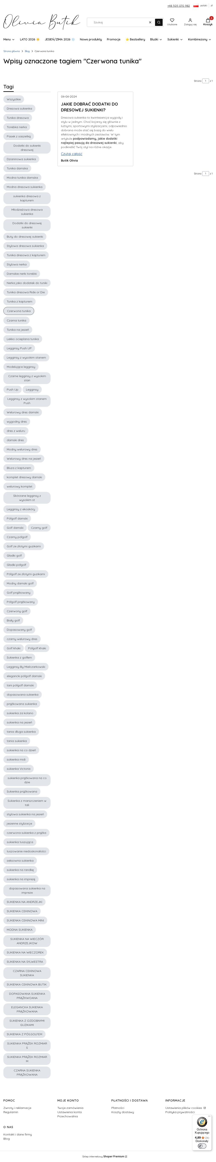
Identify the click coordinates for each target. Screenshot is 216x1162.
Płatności (117, 1108)
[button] (159, 22)
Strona (197, 80)
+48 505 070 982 (178, 5)
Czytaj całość (71, 154)
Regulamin (10, 1112)
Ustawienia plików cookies (184, 1108)
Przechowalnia (67, 1116)
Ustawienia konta (69, 1112)
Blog (27, 51)
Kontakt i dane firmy (17, 1134)
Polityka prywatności (180, 1112)
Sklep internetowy (103, 1156)
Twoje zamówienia (70, 1108)
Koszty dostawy (122, 1112)
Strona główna (11, 51)
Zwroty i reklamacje (17, 1108)
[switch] (202, 1146)
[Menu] (209, 1117)
